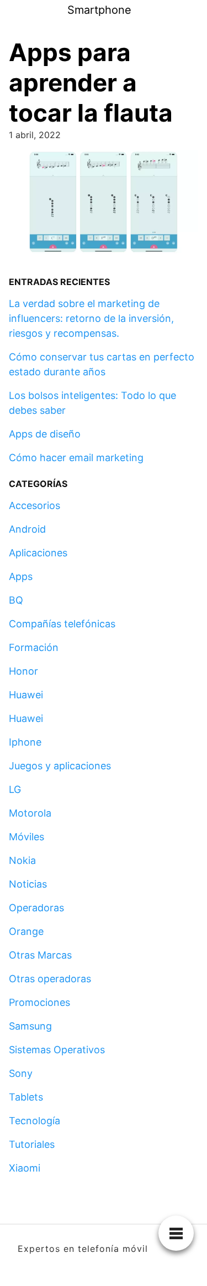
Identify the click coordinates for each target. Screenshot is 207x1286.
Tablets (26, 1097)
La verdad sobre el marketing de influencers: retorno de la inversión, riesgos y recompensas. (91, 318)
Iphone (25, 742)
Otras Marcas (40, 955)
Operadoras (36, 907)
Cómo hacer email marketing (76, 457)
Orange (26, 931)
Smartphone (99, 9)
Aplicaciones (38, 553)
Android (27, 529)
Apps (21, 576)
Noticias (28, 884)
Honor (23, 671)
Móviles (26, 836)
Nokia (22, 860)
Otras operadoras (50, 978)
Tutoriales (32, 1144)
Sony (21, 1073)
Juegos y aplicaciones (60, 765)
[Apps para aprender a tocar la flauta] (103, 205)
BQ (16, 600)
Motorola (30, 813)
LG (15, 789)
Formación (34, 647)
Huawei (26, 695)
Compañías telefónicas (62, 624)
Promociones (39, 1002)
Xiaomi (24, 1168)
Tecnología (34, 1120)
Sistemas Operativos (57, 1049)
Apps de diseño (45, 434)
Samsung (30, 1026)
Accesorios (34, 505)
